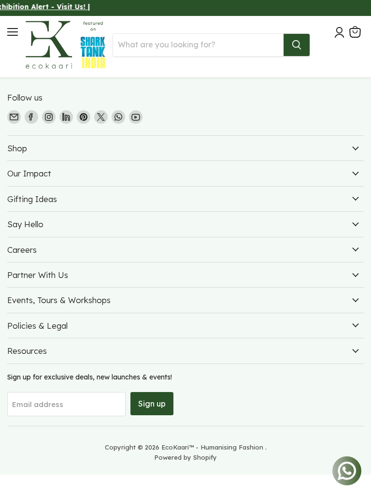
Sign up (152, 403)
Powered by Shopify (185, 457)
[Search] (297, 45)
